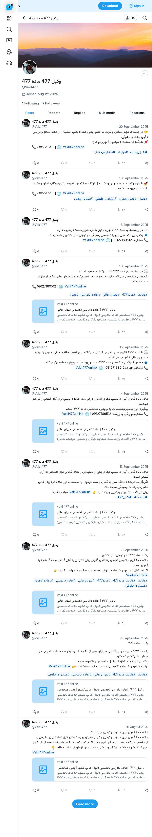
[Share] (146, 163)
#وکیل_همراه (138, 152)
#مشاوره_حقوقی (104, 152)
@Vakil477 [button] (39, 126)
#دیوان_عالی (111, 294)
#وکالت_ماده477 (124, 580)
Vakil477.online (73, 147)
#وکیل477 (124, 497)
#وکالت (142, 294)
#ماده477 (128, 294)
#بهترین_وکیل (83, 198)
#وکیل (143, 198)
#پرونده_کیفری (43, 580)
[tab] (29, 112)
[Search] (145, 18)
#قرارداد (122, 152)
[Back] (24, 18)
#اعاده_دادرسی (90, 294)
